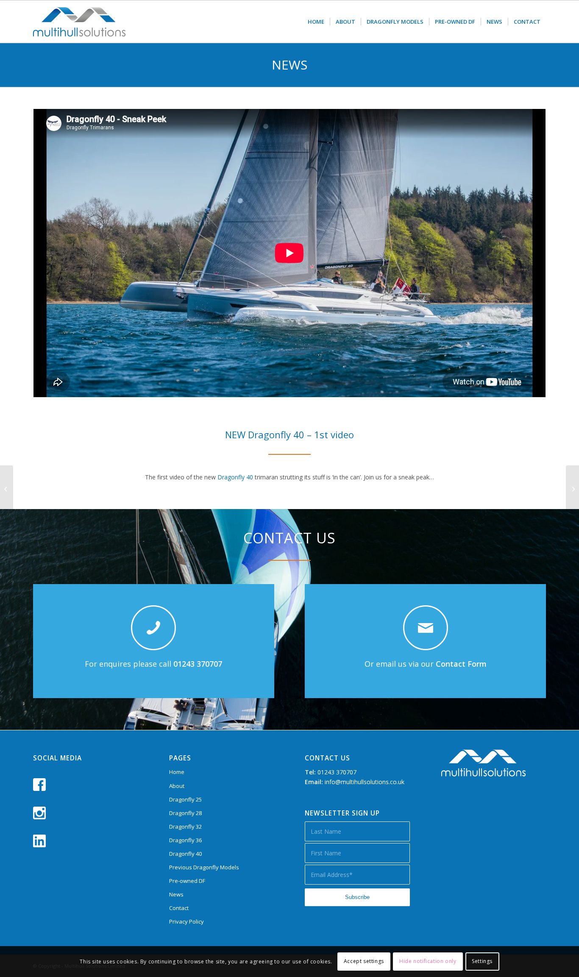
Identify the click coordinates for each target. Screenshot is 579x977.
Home (176, 772)
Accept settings (364, 961)
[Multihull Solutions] (79, 21)
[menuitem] (316, 21)
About (176, 786)
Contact (179, 908)
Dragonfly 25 (185, 799)
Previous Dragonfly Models (204, 867)
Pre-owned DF (187, 881)
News (176, 894)
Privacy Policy (186, 921)
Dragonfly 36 (185, 840)
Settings (482, 961)
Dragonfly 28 (185, 813)
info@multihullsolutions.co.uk (364, 782)
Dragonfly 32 (185, 826)
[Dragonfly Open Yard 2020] (572, 488)
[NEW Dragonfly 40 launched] (6, 488)
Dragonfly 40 (235, 477)
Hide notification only (427, 961)
